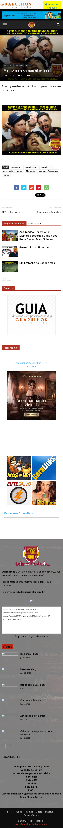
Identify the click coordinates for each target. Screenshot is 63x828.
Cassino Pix (31, 786)
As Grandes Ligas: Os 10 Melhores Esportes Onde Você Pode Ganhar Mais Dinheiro (38, 235)
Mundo (19, 811)
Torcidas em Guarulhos (49, 212)
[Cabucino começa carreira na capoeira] (10, 735)
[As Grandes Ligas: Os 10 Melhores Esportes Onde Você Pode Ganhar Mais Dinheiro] (10, 235)
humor (20, 171)
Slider (28, 65)
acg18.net (31, 366)
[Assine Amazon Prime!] (31, 15)
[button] (58, 24)
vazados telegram (31, 769)
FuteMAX (31, 780)
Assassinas (16, 167)
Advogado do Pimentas (32, 716)
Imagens (29, 811)
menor (6, 175)
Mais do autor (35, 223)
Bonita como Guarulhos (33, 685)
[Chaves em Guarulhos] (10, 704)
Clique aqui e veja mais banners (31, 636)
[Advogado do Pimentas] (10, 719)
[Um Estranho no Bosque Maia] (10, 266)
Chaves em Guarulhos (32, 700)
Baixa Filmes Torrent (32, 797)
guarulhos (45, 167)
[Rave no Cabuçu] (10, 673)
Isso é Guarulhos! (29, 654)
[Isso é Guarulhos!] (10, 658)
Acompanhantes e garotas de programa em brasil (31, 793)
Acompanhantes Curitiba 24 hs (31, 362)
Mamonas (30, 171)
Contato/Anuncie (31, 815)
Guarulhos (19, 65)
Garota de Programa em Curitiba (31, 773)
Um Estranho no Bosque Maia (37, 263)
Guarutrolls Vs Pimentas (34, 247)
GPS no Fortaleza (11, 212)
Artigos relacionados (14, 223)
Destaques (8, 65)
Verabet (31, 783)
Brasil (9, 811)
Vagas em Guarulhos (18, 513)
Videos (39, 811)
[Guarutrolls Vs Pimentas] (10, 251)
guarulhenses (31, 167)
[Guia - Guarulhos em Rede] (31, 334)
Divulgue (49, 811)
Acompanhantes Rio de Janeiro (31, 766)
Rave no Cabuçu (28, 669)
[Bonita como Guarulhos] (10, 689)
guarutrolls (8, 171)
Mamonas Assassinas (48, 171)
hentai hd (31, 776)
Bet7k (31, 790)
